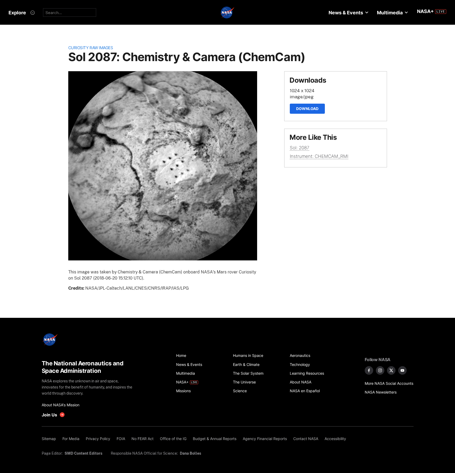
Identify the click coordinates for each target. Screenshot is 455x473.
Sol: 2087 (299, 147)
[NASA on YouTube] (402, 370)
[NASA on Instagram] (380, 370)
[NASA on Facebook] (369, 370)
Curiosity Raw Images (90, 47)
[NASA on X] (391, 370)
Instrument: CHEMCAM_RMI (319, 156)
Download (307, 108)
